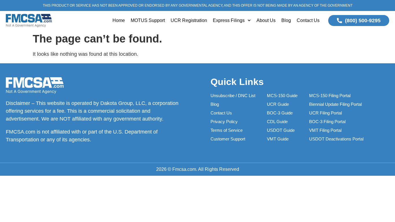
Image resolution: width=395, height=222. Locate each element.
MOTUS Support (148, 20)
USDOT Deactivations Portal (336, 138)
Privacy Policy (224, 121)
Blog (286, 20)
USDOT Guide (281, 130)
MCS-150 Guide (282, 95)
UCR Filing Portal (325, 112)
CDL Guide (277, 121)
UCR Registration (189, 20)
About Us (266, 20)
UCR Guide (278, 104)
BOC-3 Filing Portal (327, 121)
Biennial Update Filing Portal (335, 104)
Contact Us (308, 20)
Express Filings (229, 20)
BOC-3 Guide (280, 112)
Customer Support (228, 138)
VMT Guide (278, 138)
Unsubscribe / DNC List (233, 95)
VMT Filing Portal (325, 130)
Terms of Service (227, 130)
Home (118, 20)
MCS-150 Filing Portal (329, 95)
